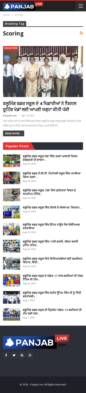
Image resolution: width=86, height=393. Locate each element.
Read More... (13, 133)
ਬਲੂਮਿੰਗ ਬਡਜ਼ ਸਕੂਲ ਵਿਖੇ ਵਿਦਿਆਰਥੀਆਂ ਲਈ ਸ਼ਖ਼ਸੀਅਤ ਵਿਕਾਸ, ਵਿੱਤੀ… (52, 260)
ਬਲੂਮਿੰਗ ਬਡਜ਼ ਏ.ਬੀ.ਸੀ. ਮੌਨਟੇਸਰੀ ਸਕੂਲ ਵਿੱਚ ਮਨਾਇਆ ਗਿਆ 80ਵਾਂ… (52, 175)
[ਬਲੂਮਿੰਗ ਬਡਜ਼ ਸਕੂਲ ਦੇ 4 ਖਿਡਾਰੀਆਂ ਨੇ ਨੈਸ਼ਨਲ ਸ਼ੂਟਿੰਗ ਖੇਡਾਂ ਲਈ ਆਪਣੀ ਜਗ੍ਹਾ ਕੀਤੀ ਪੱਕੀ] (43, 71)
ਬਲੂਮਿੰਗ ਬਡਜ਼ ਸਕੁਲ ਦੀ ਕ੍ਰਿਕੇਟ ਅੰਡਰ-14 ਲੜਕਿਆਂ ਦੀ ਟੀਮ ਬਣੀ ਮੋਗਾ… (52, 311)
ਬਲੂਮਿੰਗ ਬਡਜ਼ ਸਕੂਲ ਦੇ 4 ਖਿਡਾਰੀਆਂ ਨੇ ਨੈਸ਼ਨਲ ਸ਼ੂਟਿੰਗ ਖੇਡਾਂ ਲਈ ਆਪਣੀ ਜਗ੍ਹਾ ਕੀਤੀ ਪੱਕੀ (39, 106)
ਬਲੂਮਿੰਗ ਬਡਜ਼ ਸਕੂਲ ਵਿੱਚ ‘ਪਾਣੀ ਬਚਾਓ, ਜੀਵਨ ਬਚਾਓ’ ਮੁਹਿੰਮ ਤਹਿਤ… (51, 243)
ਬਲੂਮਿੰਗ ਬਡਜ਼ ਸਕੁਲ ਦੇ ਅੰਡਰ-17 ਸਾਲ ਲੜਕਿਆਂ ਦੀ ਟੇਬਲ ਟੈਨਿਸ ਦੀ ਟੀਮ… (53, 277)
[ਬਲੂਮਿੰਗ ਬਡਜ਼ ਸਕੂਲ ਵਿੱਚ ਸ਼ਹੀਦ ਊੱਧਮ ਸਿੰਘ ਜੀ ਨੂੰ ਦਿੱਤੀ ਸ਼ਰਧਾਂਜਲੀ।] (11, 297)
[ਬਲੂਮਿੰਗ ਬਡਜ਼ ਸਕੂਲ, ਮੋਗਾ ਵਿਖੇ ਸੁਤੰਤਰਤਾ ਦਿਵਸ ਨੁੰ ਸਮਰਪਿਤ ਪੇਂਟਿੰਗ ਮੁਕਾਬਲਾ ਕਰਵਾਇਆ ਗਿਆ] (11, 195)
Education (10, 48)
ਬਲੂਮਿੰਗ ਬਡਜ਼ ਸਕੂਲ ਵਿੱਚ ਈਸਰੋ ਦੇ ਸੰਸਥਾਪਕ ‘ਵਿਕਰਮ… (52, 207)
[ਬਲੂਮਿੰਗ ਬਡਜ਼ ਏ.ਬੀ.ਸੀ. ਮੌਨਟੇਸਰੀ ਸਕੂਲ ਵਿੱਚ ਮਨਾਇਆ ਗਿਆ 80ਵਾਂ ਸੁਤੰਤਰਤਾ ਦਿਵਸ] (11, 178)
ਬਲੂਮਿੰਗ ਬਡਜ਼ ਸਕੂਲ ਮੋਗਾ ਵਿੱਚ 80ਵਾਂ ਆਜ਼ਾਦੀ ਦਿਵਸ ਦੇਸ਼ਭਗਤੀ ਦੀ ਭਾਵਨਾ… (50, 158)
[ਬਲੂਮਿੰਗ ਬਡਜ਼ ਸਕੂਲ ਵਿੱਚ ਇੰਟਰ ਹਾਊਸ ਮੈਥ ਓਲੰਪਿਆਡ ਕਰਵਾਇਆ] (11, 229)
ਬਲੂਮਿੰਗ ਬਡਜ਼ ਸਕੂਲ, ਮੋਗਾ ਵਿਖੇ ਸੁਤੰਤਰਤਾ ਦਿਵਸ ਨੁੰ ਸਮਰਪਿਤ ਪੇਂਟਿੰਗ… (49, 192)
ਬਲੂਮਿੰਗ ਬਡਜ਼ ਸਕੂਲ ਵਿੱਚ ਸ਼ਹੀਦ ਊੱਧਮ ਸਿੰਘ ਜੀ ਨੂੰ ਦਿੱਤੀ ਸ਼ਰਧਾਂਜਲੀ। (52, 294)
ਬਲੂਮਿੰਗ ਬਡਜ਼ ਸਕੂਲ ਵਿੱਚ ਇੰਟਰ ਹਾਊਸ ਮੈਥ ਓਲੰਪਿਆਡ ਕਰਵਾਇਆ (51, 226)
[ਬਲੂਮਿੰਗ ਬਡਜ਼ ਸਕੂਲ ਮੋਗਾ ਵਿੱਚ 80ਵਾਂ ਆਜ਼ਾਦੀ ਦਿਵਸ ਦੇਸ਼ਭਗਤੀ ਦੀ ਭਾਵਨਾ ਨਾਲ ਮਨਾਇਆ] (11, 160)
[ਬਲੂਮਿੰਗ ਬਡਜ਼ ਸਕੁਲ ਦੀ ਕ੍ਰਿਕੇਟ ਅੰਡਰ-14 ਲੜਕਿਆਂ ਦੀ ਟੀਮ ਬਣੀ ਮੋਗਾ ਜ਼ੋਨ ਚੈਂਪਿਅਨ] (11, 314)
